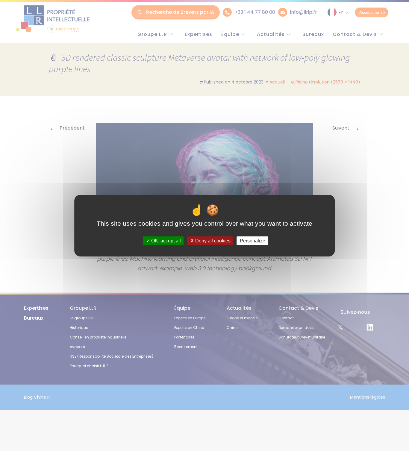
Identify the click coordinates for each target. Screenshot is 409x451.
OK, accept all (165, 240)
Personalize (252, 240)
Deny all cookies (212, 240)
